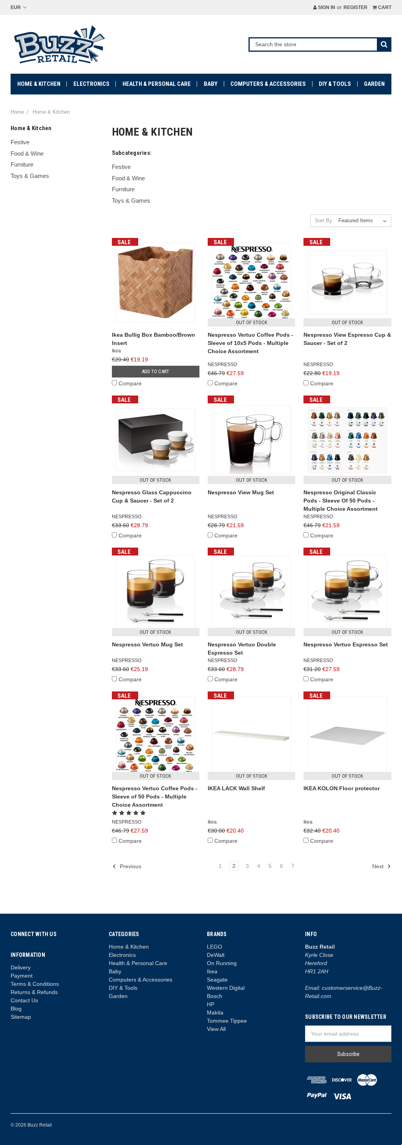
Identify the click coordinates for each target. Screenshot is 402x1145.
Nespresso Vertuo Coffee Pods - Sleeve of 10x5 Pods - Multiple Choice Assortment (250, 343)
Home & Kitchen (38, 83)
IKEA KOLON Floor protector (341, 788)
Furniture (22, 164)
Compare (130, 383)
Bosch (214, 996)
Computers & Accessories (268, 83)
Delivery (21, 967)
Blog (16, 1008)
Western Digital (226, 988)
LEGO (214, 947)
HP (210, 1004)
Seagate (217, 979)
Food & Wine (27, 153)
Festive (20, 142)
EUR (16, 7)
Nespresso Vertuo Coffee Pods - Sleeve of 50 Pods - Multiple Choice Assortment (154, 796)
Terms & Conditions (35, 984)
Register (355, 7)
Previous (129, 866)
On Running (222, 963)
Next (378, 866)
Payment (22, 976)
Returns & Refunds (34, 992)
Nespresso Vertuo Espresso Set (345, 644)
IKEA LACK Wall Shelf (236, 788)
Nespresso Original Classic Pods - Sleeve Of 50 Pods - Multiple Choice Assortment (340, 500)
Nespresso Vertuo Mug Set (147, 644)
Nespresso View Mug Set (241, 492)
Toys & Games (30, 175)
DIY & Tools (335, 83)
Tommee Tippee (227, 1021)
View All (216, 1029)
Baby (210, 83)
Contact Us (24, 1000)
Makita (215, 1012)
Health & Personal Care (156, 83)
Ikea (212, 971)
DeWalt (216, 955)
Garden (374, 83)
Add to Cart (155, 371)
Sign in (326, 7)
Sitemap (21, 1017)
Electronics (91, 83)
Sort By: (324, 220)
